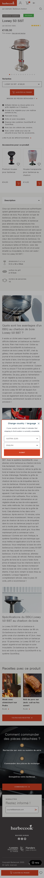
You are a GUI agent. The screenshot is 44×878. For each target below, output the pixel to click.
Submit (22, 452)
